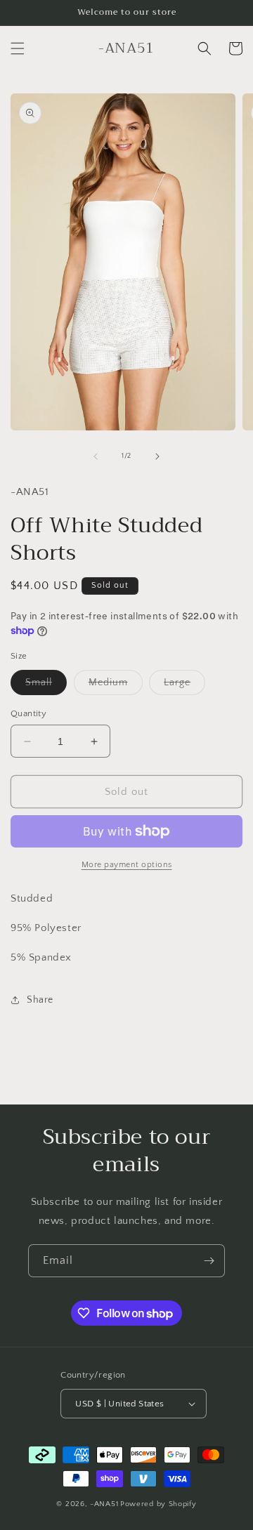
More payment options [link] (127, 864)
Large (184, 685)
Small (46, 685)
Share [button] (40, 999)
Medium (116, 685)
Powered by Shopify (158, 1504)
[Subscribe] (208, 1260)
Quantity (28, 713)
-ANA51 (104, 1504)
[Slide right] (157, 456)
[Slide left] (95, 456)
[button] (17, 48)
